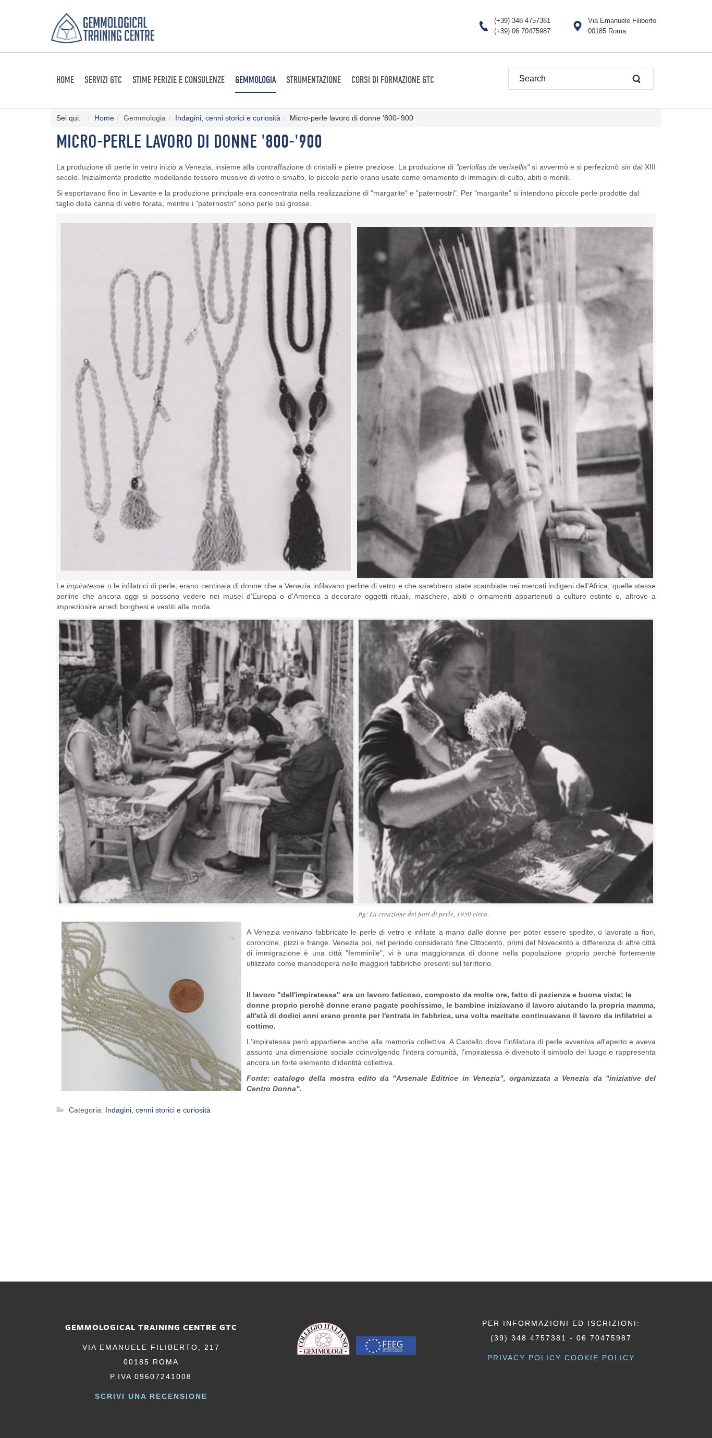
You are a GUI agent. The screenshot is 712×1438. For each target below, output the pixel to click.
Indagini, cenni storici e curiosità (227, 118)
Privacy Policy (524, 1358)
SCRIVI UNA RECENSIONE (151, 1396)
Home (104, 118)
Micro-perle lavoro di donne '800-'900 (189, 141)
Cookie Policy (599, 1358)
